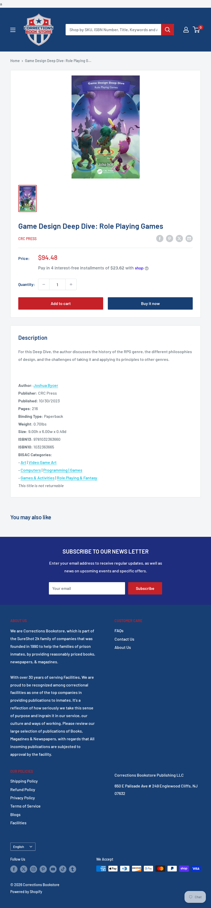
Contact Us (124, 639)
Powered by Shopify (26, 891)
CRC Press (27, 238)
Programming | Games (62, 470)
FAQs (119, 630)
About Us (123, 647)
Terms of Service (25, 805)
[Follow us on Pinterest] (43, 869)
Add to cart (61, 303)
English (18, 846)
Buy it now (150, 303)
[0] (196, 30)
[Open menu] (12, 30)
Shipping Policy (24, 780)
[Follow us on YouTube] (53, 869)
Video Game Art (43, 462)
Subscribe (145, 588)
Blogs (15, 814)
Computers (31, 470)
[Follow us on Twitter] (23, 869)
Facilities (18, 822)
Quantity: (26, 284)
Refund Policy (22, 789)
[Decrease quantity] (43, 284)
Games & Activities (38, 477)
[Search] (167, 29)
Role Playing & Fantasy (77, 477)
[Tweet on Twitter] (179, 238)
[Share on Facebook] (159, 238)
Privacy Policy (22, 797)
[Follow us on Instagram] (33, 869)
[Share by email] (189, 238)
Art (23, 462)
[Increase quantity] (71, 284)
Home (15, 60)
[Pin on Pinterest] (169, 238)
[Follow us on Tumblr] (72, 869)
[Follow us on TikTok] (62, 869)
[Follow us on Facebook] (13, 869)
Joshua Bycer (45, 385)
